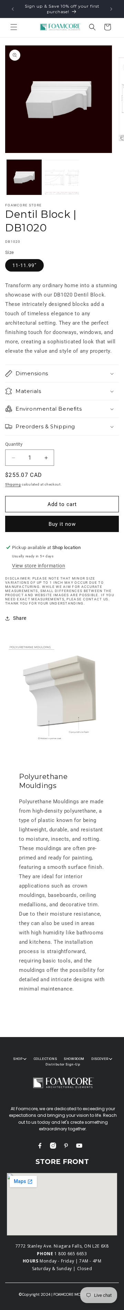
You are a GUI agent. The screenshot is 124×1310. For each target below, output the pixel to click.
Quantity (13, 444)
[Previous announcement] (12, 9)
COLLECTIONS (45, 1059)
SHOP (17, 1059)
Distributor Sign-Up (62, 1064)
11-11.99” (24, 265)
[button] (13, 27)
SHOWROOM (74, 1059)
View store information (38, 565)
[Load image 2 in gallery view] (62, 177)
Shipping (13, 484)
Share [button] (20, 618)
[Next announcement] (111, 9)
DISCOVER (99, 1059)
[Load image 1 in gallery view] (24, 177)
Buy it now (62, 524)
